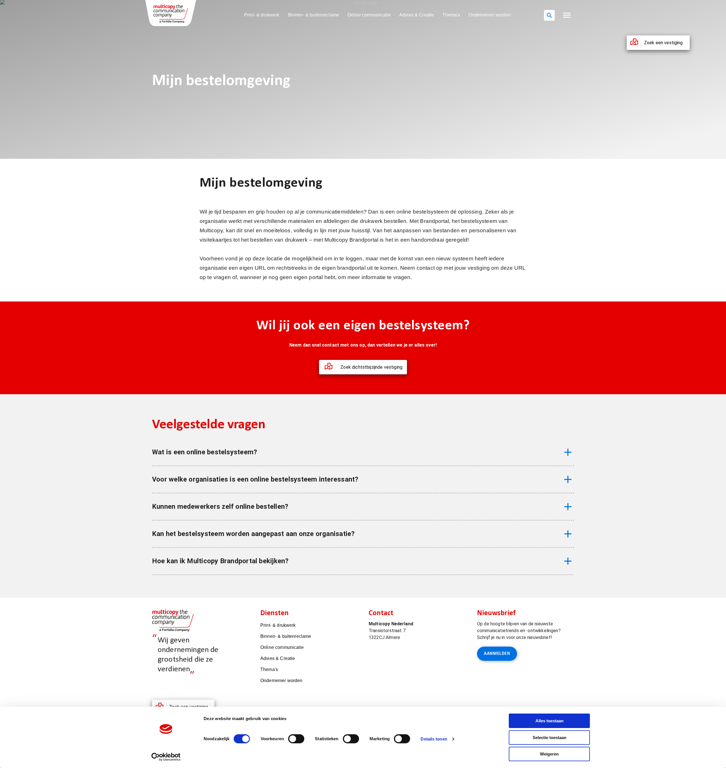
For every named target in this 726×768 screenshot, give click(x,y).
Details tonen (434, 739)
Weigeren (549, 754)
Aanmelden (497, 653)
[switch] (296, 738)
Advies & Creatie (416, 14)
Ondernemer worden (489, 14)
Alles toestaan (549, 720)
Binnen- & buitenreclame (313, 14)
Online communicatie (369, 14)
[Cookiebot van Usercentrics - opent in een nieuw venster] (166, 757)
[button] (567, 15)
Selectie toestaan (549, 737)
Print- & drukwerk (262, 14)
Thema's (451, 14)
